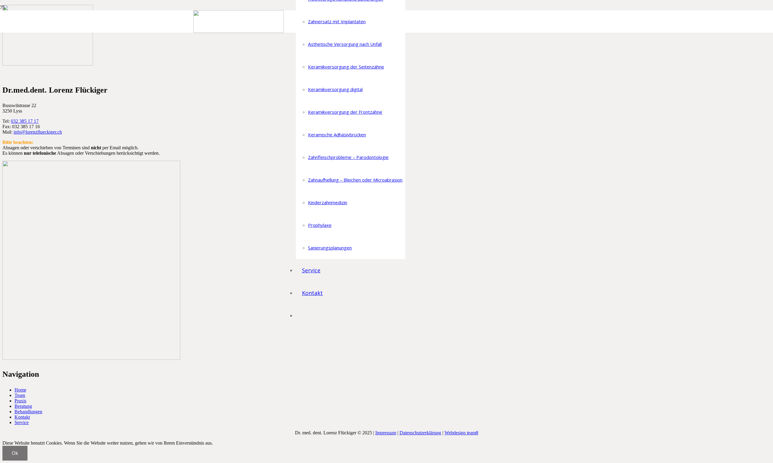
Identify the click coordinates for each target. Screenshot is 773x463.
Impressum (385, 432)
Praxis (20, 400)
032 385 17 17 (25, 121)
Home (20, 389)
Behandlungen (28, 411)
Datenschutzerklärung (420, 432)
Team (19, 395)
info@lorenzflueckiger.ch (38, 132)
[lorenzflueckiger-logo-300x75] (238, 31)
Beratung (23, 406)
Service (21, 422)
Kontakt (22, 417)
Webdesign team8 (461, 432)
